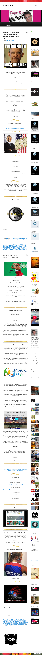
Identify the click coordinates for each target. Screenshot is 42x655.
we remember (23, 249)
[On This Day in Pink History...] (33, 417)
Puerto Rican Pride (13, 626)
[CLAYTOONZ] (33, 439)
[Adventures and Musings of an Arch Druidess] (37, 491)
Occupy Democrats (9, 246)
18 (32, 554)
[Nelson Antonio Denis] (37, 422)
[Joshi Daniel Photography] (37, 495)
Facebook (22, 240)
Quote (17, 247)
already (19, 238)
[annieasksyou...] (37, 400)
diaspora (10, 619)
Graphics (19, 241)
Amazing (22, 238)
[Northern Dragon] (33, 443)
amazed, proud (15, 617)
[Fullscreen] (38, 590)
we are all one (5, 249)
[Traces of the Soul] (33, 469)
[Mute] (37, 590)
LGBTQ (21, 244)
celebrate (8, 618)
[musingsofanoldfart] (33, 460)
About (8, 23)
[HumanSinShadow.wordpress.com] (33, 508)
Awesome (25, 238)
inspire (8, 242)
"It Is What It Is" (13, 238)
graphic (10, 241)
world (6, 250)
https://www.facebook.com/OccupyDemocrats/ (15, 163)
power (26, 246)
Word (26, 249)
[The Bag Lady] (37, 460)
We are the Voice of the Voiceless (16, 249)
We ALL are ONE (17, 248)
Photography (20, 246)
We (14, 248)
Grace (8, 241)
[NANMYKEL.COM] (37, 465)
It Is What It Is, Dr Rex (24, 23)
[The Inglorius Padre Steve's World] (37, 430)
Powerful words (8, 247)
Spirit (21, 247)
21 (35, 554)
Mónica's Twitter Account (13, 624)
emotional (11, 240)
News (24, 245)
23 (37, 554)
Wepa (20, 627)
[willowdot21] (33, 447)
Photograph (16, 246)
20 (34, 554)
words (4, 250)
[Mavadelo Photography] (37, 426)
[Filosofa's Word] (33, 452)
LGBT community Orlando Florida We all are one (13, 244)
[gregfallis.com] (37, 478)
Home (4, 23)
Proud (23, 625)
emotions (14, 240)
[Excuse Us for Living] (37, 508)
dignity (18, 239)
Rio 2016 (25, 626)
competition (6, 619)
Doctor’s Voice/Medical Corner (7, 25)
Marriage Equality (24, 244)
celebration (11, 618)
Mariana (22, 623)
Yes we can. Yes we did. (13, 250)
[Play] (32, 590)
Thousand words (5, 248)
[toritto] (37, 435)
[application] (35, 589)
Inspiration (4, 242)
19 (33, 554)
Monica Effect (20, 624)
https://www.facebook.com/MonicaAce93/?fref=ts (15, 484)
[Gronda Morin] (33, 504)
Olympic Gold (13, 625)
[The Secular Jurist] (33, 456)
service (19, 247)
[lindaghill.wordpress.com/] (37, 499)
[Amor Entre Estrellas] (33, 401)
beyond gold (25, 617)
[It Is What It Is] (37, 443)
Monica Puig (23, 624)
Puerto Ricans (18, 626)
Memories (6, 245)
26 (33, 555)
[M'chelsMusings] (33, 413)
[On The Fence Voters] (37, 439)
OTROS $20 (20, 625)
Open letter (16, 625)
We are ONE (9, 249)
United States (10, 248)
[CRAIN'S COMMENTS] (33, 422)
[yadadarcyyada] (33, 478)
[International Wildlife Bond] (37, 504)
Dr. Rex (13, 40)
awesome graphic (5, 239)
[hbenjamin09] (37, 409)
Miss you (17, 245)
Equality (7, 238)
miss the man (14, 245)
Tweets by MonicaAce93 (7, 489)
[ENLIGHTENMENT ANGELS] (33, 495)
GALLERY (16, 620)
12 (33, 553)
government (5, 241)
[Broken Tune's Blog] (37, 482)
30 (37, 555)
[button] (13, 523)
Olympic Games (8, 625)
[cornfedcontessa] (37, 473)
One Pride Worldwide (13, 23)
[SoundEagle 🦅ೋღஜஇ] (37, 452)
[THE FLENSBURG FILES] (37, 405)
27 (34, 555)
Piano (19, 23)
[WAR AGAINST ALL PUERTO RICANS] (33, 491)
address (17, 238)
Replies (19, 250)
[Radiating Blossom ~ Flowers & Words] (33, 430)
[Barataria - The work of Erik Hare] (37, 469)
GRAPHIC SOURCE (14, 241)
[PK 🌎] (33, 409)
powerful (4, 247)
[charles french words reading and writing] (37, 447)
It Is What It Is (8, 5)
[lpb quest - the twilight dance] (33, 473)
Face (19, 240)
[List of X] (33, 499)
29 (36, 555)
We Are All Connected (24, 248)
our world (13, 246)
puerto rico (22, 626)
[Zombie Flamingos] (37, 486)
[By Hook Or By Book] (33, 482)
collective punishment (17, 618)
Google (23, 620)
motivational (21, 245)
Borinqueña (5, 618)
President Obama (13, 247)
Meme (4, 245)
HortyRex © (24, 241)
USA (13, 248)
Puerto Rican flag (7, 626)
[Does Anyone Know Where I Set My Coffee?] (33, 435)
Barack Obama (11, 239)
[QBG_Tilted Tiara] (33, 426)
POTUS (24, 246)
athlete (19, 617)
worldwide (8, 250)
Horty (21, 241)
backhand (21, 617)
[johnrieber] (37, 456)
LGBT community (11, 242)
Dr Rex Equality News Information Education (17, 619)
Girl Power (20, 620)
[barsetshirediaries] (37, 413)
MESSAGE (10, 245)
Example (17, 240)
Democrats (15, 239)
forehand (13, 620)
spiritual (24, 247)
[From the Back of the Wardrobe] (33, 465)
